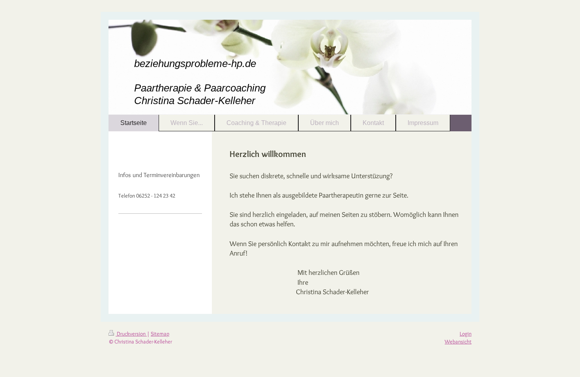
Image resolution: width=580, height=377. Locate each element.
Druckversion (131, 333)
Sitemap (160, 333)
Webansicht (458, 341)
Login (465, 333)
